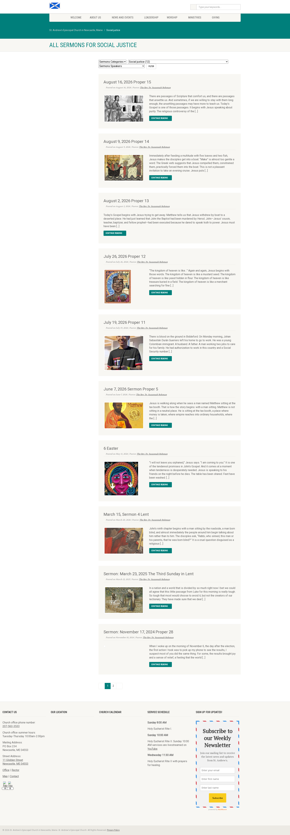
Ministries (194, 17)
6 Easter (111, 448)
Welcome (75, 17)
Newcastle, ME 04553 (15, 763)
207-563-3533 (11, 726)
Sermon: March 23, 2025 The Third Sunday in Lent (149, 574)
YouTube (152, 748)
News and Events (122, 17)
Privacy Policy (113, 830)
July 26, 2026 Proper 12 (125, 256)
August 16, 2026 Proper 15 (127, 82)
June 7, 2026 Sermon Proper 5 (131, 389)
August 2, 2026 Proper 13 (126, 200)
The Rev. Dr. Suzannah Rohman (155, 87)
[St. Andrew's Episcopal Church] (79, 6)
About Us (95, 17)
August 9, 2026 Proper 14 (126, 141)
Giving (216, 17)
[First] (102, 686)
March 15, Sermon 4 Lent (126, 514)
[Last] (119, 686)
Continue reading (159, 118)
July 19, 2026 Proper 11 (125, 322)
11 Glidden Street (13, 760)
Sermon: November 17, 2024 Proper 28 (138, 632)
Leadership (151, 17)
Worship (172, 17)
